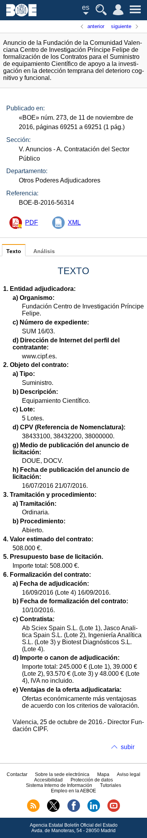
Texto (13, 251)
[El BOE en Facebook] (73, 810)
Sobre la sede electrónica (62, 774)
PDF (31, 222)
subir (127, 747)
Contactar (17, 774)
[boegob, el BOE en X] (53, 810)
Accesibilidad (48, 780)
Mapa (103, 774)
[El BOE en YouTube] (113, 810)
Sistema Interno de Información (59, 785)
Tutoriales (110, 785)
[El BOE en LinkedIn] (93, 810)
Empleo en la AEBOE (73, 791)
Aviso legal (128, 774)
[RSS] (33, 810)
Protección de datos (92, 780)
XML (74, 222)
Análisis (44, 251)
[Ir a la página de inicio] (21, 14)
